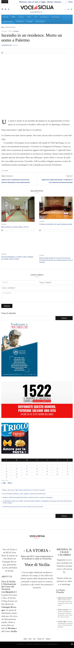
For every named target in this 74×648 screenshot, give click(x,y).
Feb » (10, 483)
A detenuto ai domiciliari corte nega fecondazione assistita (55, 224)
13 (47, 468)
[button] (3, 9)
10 (16, 468)
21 (57, 471)
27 (47, 474)
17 (16, 471)
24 (16, 474)
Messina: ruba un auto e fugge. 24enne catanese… (41, 2)
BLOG (30, 639)
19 (37, 471)
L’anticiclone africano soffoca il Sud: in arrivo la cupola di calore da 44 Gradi (23, 506)
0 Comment (15, 31)
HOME (25, 639)
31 (16, 477)
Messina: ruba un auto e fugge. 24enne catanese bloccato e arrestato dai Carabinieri (24, 490)
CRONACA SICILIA (10, 27)
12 (37, 468)
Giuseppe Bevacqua (6, 45)
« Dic (3, 483)
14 (57, 468)
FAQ (34, 639)
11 (26, 468)
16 (6, 471)
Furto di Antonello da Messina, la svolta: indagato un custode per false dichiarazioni (24, 493)
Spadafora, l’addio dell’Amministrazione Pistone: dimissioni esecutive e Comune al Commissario (27, 497)
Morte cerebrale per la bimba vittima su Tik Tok (14, 227)
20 (47, 471)
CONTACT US (40, 639)
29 (67, 474)
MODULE (48, 639)
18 (26, 471)
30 (6, 477)
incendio (6, 170)
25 (26, 474)
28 (57, 474)
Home (2, 27)
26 (37, 474)
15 (67, 468)
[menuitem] (5, 17)
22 (67, 471)
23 (6, 474)
